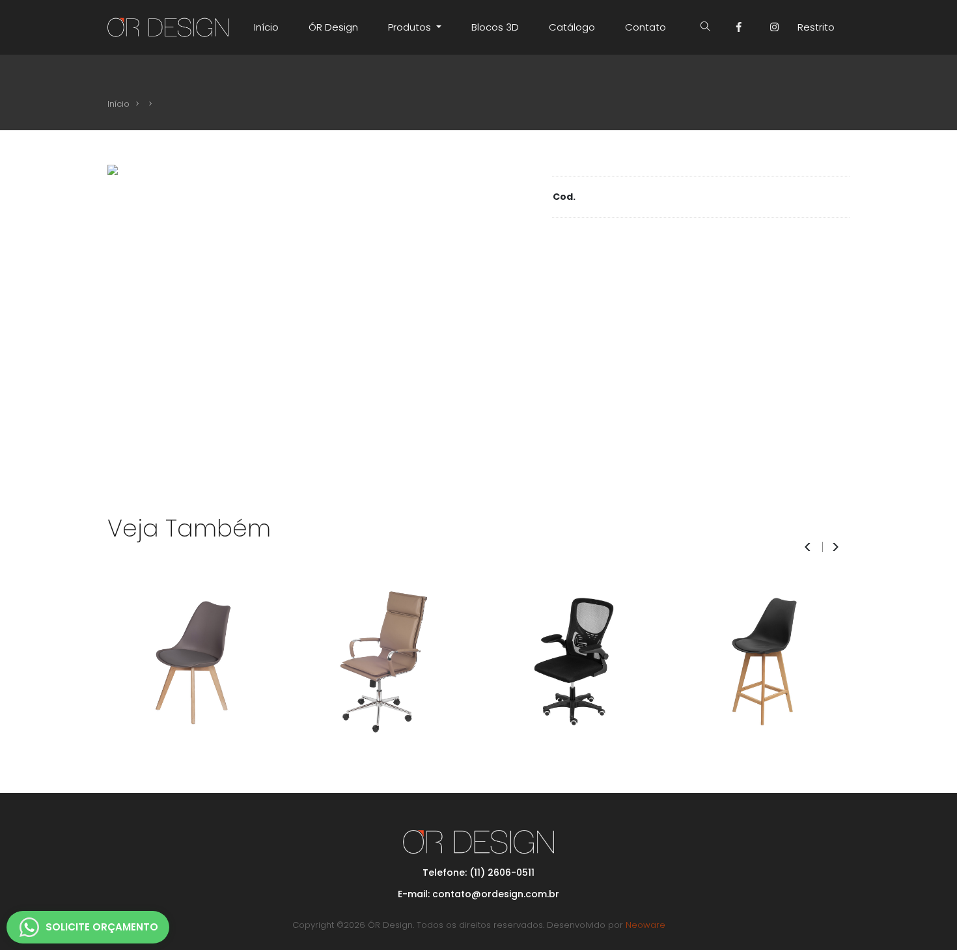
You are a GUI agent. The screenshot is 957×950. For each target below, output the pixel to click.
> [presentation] (835, 547)
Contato (645, 27)
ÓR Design (333, 27)
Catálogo (572, 27)
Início (266, 27)
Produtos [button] (411, 27)
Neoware (645, 925)
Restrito (816, 27)
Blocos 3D (495, 27)
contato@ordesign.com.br (495, 894)
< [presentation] (807, 547)
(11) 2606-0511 (501, 872)
